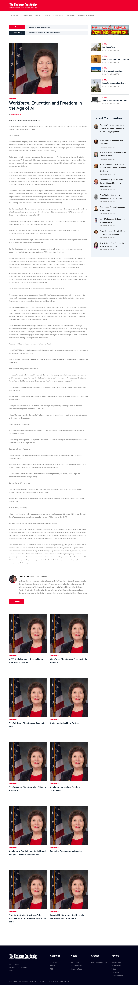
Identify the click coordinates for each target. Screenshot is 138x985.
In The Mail (46, 15)
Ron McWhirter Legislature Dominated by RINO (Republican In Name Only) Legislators (112, 128)
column (12, 98)
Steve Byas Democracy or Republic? (111, 142)
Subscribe (70, 15)
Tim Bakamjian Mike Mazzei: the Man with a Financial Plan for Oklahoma (113, 168)
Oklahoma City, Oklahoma (18, 967)
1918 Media (65, 981)
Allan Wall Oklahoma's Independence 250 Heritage (111, 196)
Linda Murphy (16, 114)
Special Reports (58, 15)
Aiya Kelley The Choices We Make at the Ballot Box (112, 244)
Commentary (27, 15)
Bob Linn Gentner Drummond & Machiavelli (112, 208)
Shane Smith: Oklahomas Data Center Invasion (43, 32)
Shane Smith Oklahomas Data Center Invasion (113, 154)
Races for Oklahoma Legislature (38, 27)
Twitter (52, 966)
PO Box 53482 (14, 964)
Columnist (13, 655)
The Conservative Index (85, 15)
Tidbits (37, 15)
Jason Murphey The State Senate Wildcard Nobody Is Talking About (111, 183)
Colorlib (51, 981)
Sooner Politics (76, 966)
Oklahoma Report (77, 969)
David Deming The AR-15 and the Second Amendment (112, 232)
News (104, 44)
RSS (51, 969)
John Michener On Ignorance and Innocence (112, 220)
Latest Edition (15, 15)
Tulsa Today (75, 962)
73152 (11, 971)
